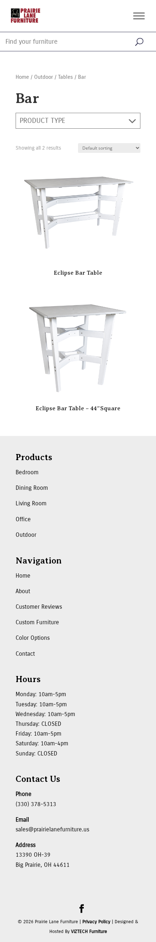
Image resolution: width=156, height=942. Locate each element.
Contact (25, 653)
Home (22, 77)
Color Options (33, 637)
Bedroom (27, 472)
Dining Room (32, 487)
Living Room (31, 503)
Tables (65, 77)
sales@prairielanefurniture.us (52, 829)
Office (23, 519)
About (23, 591)
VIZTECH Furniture (89, 931)
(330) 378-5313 (36, 804)
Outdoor (43, 77)
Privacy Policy (96, 922)
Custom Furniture (37, 622)
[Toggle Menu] (139, 15)
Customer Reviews (39, 606)
